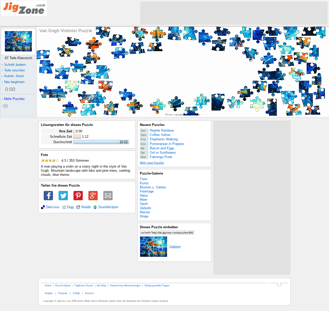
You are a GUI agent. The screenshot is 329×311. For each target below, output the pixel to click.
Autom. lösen (13, 76)
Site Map (101, 285)
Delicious (53, 207)
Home (48, 285)
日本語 (76, 293)
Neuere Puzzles (152, 125)
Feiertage (147, 191)
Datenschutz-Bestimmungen (125, 285)
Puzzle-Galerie (151, 173)
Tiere (143, 179)
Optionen (175, 246)
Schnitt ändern (14, 65)
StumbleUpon (108, 207)
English (49, 293)
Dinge (144, 216)
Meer (143, 200)
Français (62, 293)
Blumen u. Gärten (153, 187)
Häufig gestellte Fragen (156, 285)
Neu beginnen (13, 82)
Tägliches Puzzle (84, 285)
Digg (70, 207)
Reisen (145, 212)
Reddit (86, 207)
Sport (144, 204)
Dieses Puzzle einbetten (159, 227)
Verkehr (145, 208)
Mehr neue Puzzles (152, 162)
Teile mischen (13, 70)
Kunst (144, 183)
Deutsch (89, 293)
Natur (144, 195)
